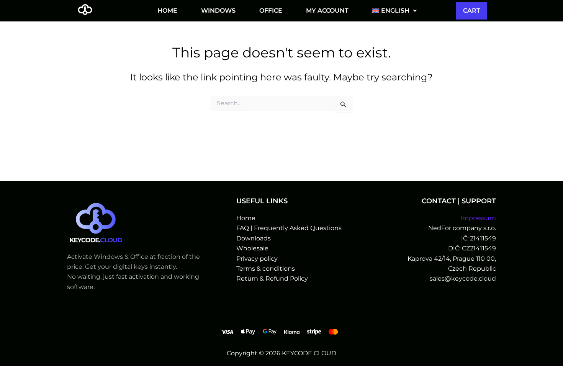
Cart (471, 10)
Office (270, 10)
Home (167, 10)
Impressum (478, 218)
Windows (218, 10)
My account (327, 10)
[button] (394, 11)
